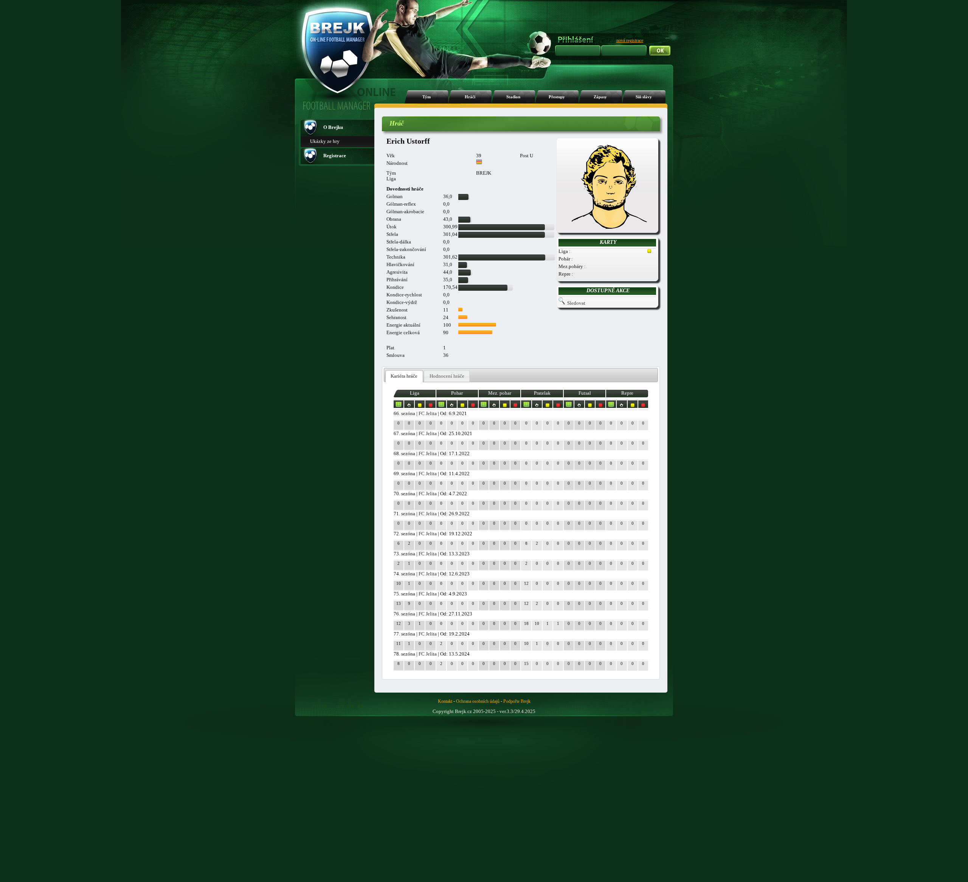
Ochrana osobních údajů (478, 701)
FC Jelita (428, 413)
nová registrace (629, 40)
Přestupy (557, 97)
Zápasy (600, 97)
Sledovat (576, 303)
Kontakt (445, 701)
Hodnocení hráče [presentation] (447, 376)
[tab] (404, 376)
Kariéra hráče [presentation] (404, 376)
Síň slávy (644, 97)
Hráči (470, 97)
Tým (426, 97)
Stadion (513, 97)
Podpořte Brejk (517, 701)
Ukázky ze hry (325, 141)
